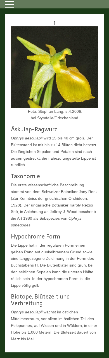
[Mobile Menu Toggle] (9, 4)
